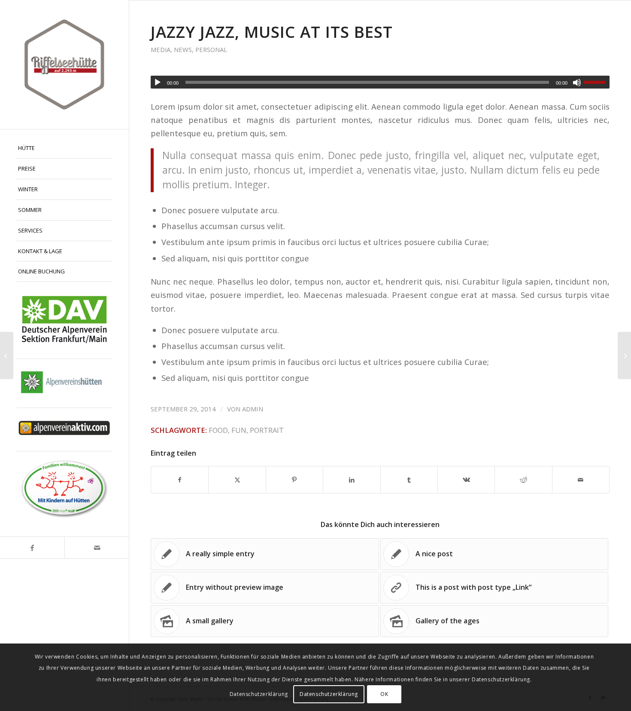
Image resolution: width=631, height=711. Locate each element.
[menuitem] (64, 148)
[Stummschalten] (577, 82)
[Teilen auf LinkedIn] (351, 479)
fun (238, 430)
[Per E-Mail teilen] (580, 479)
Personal (211, 49)
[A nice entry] (6, 355)
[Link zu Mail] (96, 547)
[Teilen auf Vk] (466, 479)
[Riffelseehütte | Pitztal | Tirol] (64, 64)
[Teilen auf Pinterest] (294, 479)
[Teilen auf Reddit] (523, 479)
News (183, 49)
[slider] (597, 82)
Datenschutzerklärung (259, 694)
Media (160, 49)
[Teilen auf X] (237, 479)
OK (384, 694)
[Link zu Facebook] (32, 547)
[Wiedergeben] (157, 82)
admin (252, 409)
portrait (267, 430)
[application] (380, 82)
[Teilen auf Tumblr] (409, 479)
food (218, 430)
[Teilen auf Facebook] (179, 479)
